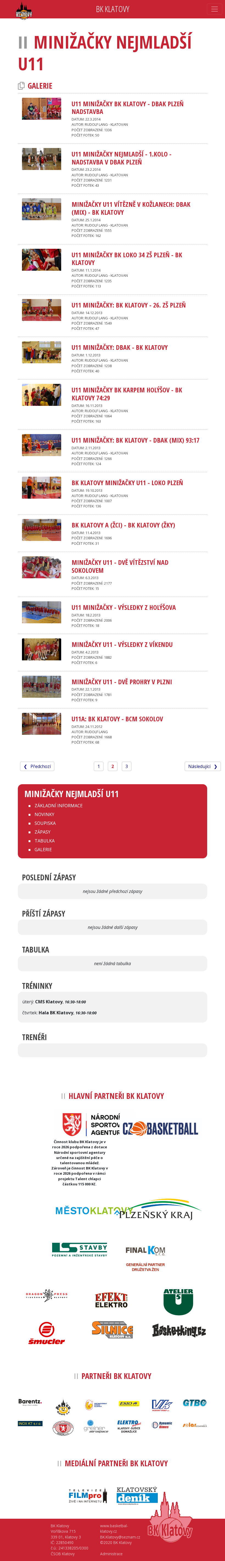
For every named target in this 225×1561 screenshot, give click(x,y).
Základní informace (59, 806)
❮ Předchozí (37, 766)
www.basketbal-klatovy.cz (114, 1528)
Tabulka (45, 841)
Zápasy (42, 832)
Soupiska (45, 823)
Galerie (43, 850)
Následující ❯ (202, 766)
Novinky (44, 814)
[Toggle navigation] (214, 9)
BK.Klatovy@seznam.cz (120, 1537)
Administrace (111, 1553)
